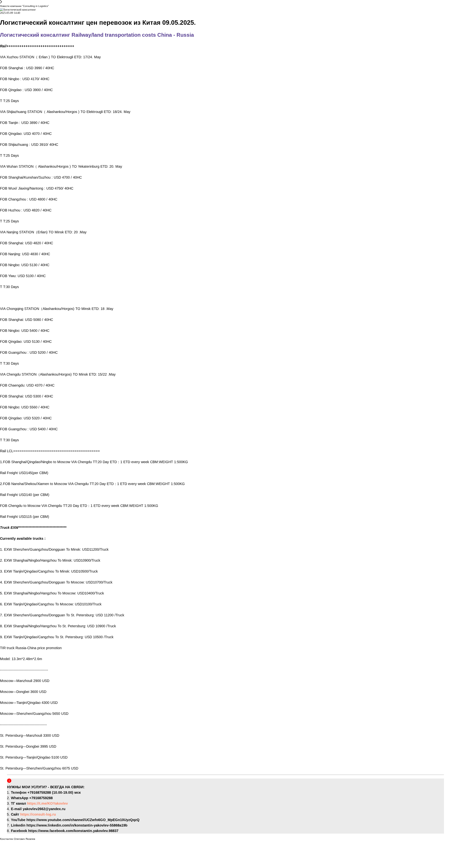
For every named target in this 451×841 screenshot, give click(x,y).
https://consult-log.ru (38, 814)
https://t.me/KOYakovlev (47, 803)
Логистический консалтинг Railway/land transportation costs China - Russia (97, 35)
